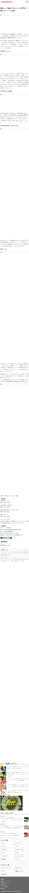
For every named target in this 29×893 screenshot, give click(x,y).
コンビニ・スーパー (6, 867)
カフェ (3, 871)
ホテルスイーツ (19, 867)
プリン (16, 852)
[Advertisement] (14, 630)
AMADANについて (5, 883)
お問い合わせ (4, 885)
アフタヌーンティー (20, 849)
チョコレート (18, 843)
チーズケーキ (4, 856)
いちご (16, 846)
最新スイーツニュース (6, 881)
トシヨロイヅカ (11, 552)
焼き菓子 (3, 859)
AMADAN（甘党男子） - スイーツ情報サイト (9, 557)
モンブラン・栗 (19, 856)
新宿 (5, 555)
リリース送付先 (4, 886)
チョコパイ (3, 552)
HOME (2, 879)
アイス (3, 852)
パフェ (3, 846)
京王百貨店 (24, 552)
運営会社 (3, 888)
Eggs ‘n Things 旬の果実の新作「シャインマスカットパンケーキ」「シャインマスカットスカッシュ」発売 (18, 774)
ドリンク (17, 859)
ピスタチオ (18, 552)
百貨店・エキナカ (19, 871)
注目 (9, 555)
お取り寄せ (4, 874)
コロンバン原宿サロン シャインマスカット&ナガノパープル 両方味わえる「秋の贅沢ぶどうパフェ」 (17, 786)
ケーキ (3, 843)
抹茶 (2, 555)
